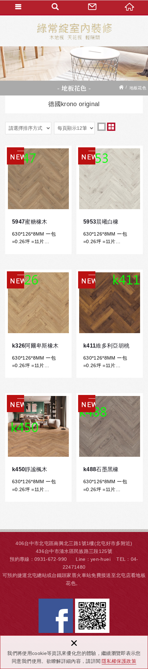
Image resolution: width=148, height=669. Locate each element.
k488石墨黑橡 (109, 447)
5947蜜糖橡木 (38, 199)
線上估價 (92, 7)
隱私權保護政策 (119, 661)
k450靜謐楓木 (38, 447)
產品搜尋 (55, 7)
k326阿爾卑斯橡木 (38, 323)
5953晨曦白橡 (109, 199)
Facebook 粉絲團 (56, 616)
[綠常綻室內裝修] (74, 31)
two (111, 127)
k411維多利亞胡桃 (109, 323)
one (101, 127)
